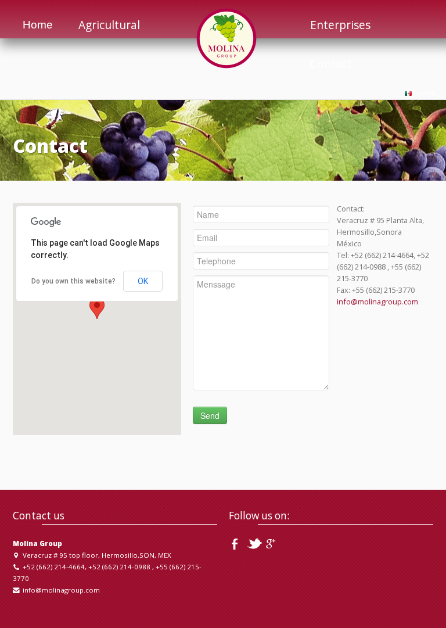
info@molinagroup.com (377, 301)
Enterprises (340, 25)
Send (210, 415)
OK (143, 281)
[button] (97, 308)
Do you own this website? (73, 281)
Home (38, 25)
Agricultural (109, 25)
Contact (331, 63)
